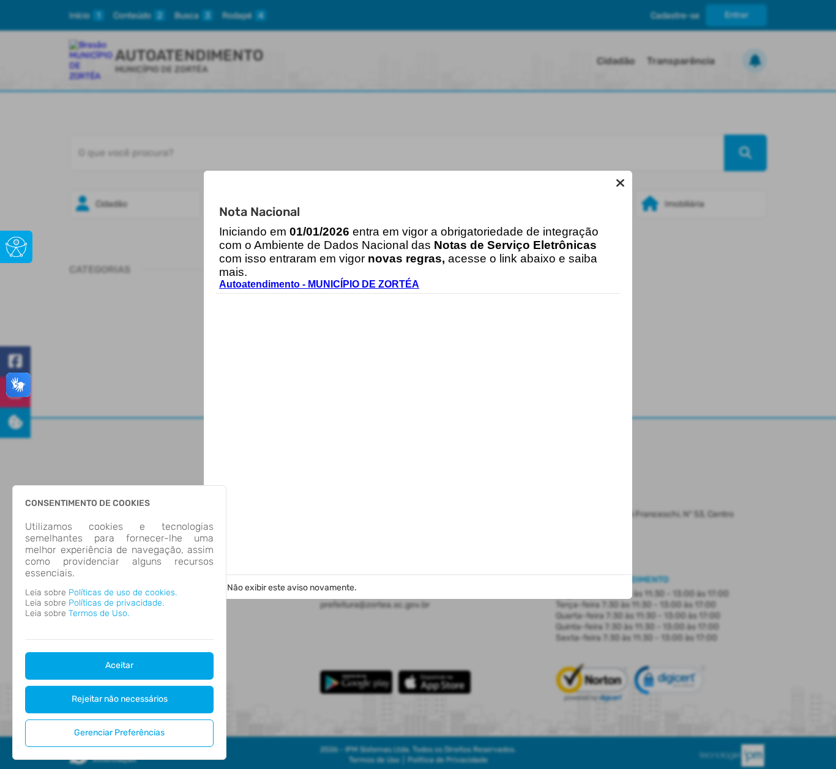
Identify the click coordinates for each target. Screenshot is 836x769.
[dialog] (119, 622)
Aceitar (119, 665)
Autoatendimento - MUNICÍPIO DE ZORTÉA (319, 284)
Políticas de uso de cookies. (123, 592)
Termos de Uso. (99, 613)
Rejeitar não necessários (120, 699)
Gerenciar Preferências (119, 732)
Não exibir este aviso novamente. (292, 587)
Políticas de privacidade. (116, 603)
